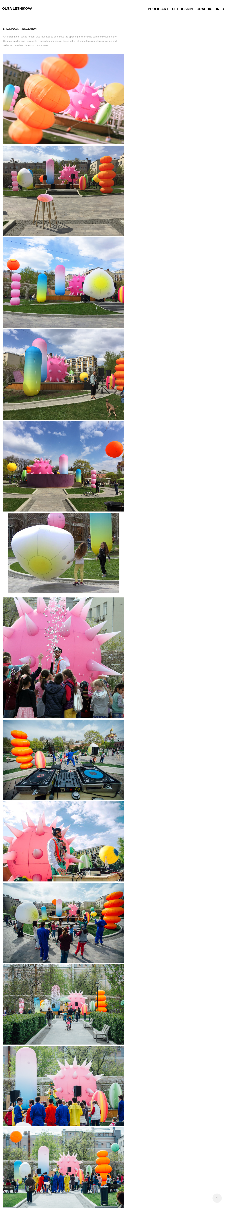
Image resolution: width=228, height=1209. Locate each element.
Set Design (182, 9)
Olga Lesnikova (17, 8)
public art (158, 9)
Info (220, 9)
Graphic (204, 9)
